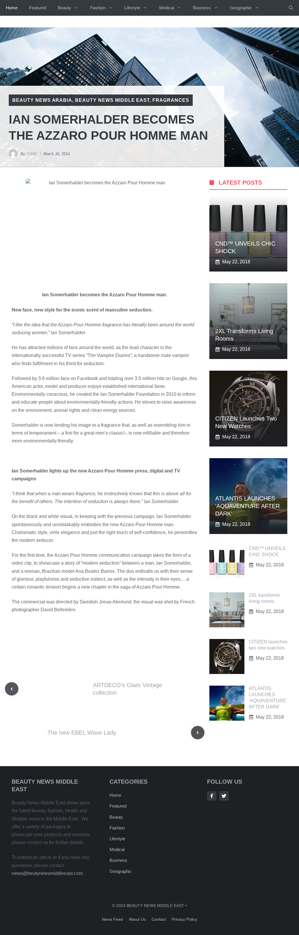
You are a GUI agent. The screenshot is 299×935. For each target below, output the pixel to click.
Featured (37, 7)
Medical (166, 7)
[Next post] (197, 732)
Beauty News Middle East (112, 100)
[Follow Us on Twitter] (224, 796)
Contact (159, 919)
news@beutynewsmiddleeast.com (47, 873)
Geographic (241, 7)
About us (137, 919)
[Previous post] (11, 689)
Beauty (64, 7)
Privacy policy (184, 919)
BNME (31, 154)
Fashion (97, 7)
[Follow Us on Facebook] (211, 796)
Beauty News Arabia (42, 100)
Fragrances (170, 100)
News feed (112, 919)
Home (12, 7)
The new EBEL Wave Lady (81, 732)
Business (202, 7)
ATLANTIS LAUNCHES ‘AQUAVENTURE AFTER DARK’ (247, 506)
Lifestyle (132, 7)
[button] (291, 8)
